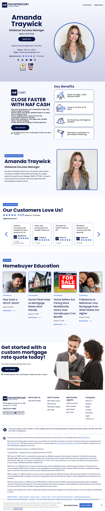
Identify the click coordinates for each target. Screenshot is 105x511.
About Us (89, 401)
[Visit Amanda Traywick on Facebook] (18, 60)
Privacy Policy (35, 497)
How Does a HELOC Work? (11, 301)
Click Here (38, 46)
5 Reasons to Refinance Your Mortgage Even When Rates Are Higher (89, 306)
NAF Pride (50, 410)
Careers (89, 410)
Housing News (33, 295)
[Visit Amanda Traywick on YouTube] (31, 60)
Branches (89, 413)
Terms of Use (45, 497)
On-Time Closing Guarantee (46, 499)
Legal (88, 416)
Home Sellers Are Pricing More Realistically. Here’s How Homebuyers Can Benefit (65, 308)
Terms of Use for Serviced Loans (62, 497)
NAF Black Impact (53, 407)
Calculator (87, 5)
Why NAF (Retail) (34, 401)
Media (88, 407)
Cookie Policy (18, 509)
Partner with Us (72, 403)
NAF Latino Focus (53, 401)
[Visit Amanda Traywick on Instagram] (35, 60)
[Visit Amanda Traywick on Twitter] (26, 60)
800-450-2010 (96, 429)
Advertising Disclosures (82, 497)
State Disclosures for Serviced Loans (86, 499)
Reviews (88, 404)
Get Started (20, 127)
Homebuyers (7, 295)
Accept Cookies (86, 505)
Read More (7, 310)
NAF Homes (70, 409)
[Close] (101, 505)
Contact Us (90, 419)
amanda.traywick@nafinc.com (29, 52)
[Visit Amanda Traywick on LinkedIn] (22, 60)
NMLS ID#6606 (12, 497)
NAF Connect (71, 406)
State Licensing (24, 497)
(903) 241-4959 (29, 50)
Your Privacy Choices (71, 505)
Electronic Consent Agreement (17, 499)
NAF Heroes (51, 404)
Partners (32, 499)
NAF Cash (70, 412)
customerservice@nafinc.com (66, 443)
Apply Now (98, 5)
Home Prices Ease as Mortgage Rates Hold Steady (39, 305)
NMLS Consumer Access (64, 499)
